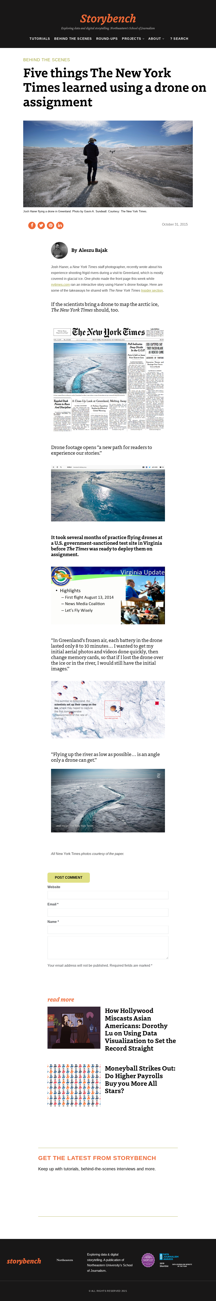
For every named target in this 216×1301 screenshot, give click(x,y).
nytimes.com (60, 284)
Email (52, 904)
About (154, 38)
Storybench (108, 17)
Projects (131, 38)
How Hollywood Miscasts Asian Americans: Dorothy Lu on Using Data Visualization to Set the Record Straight (140, 1029)
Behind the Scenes (73, 38)
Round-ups (107, 38)
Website (53, 887)
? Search (179, 38)
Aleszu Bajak (93, 250)
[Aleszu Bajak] (59, 250)
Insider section (152, 290)
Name (53, 922)
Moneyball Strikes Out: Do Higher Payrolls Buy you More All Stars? (140, 1079)
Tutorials (40, 38)
